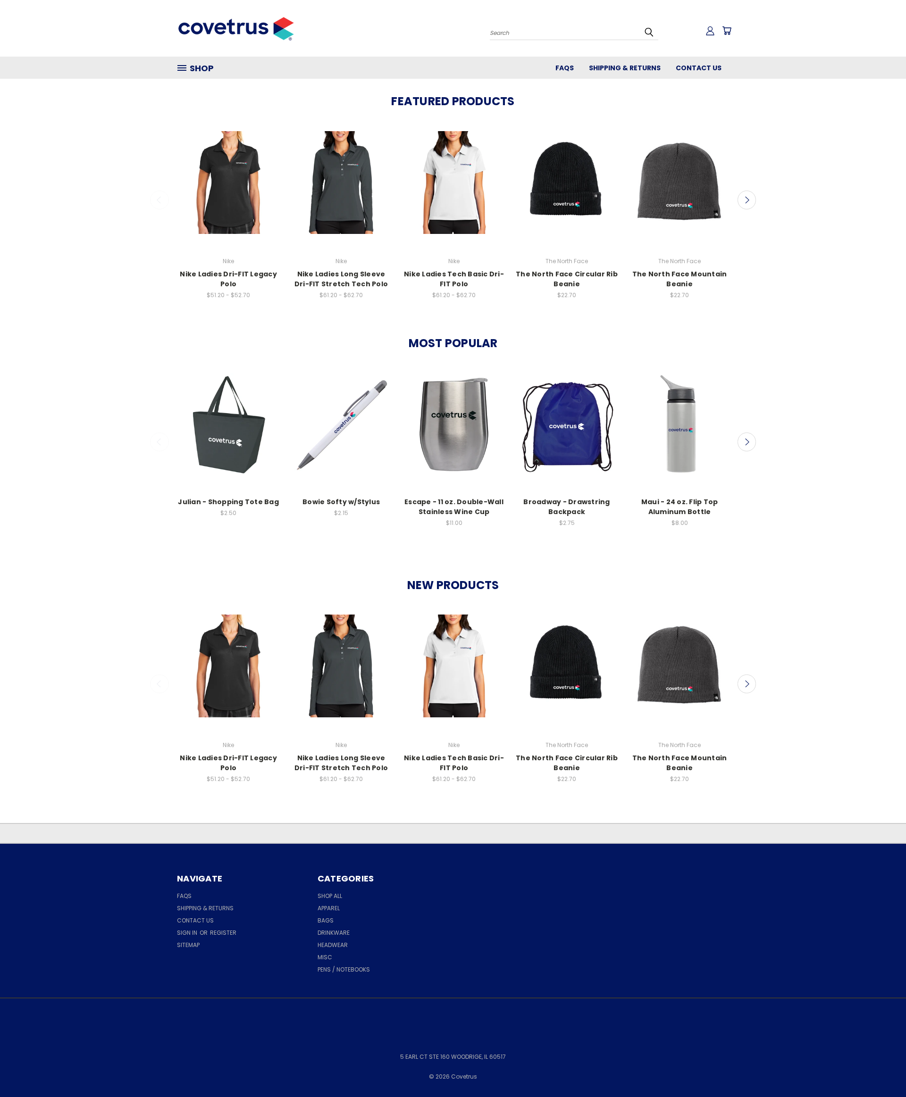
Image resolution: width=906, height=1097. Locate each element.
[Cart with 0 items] (726, 30)
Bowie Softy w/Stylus (341, 502)
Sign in (188, 933)
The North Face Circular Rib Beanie (567, 279)
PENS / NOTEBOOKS (344, 969)
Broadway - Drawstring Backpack (566, 506)
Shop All (330, 896)
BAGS (326, 920)
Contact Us (698, 68)
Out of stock (454, 433)
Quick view (228, 173)
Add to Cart (341, 433)
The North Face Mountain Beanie (679, 279)
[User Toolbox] (710, 30)
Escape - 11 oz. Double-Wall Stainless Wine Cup (453, 506)
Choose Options (228, 191)
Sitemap (188, 945)
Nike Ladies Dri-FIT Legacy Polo (228, 279)
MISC (325, 957)
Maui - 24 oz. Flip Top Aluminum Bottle (679, 506)
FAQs (564, 68)
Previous (159, 200)
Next (747, 200)
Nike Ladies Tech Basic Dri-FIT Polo (454, 279)
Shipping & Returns (625, 68)
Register (223, 933)
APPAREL (329, 908)
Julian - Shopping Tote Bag (228, 502)
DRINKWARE (334, 933)
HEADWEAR (333, 945)
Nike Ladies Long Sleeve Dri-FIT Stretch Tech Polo (341, 279)
